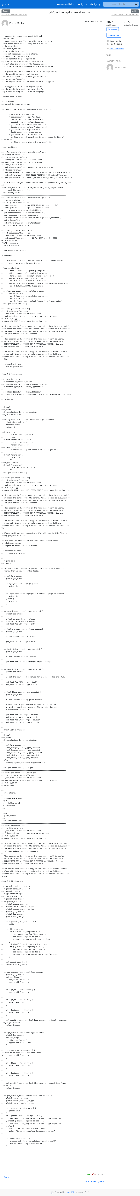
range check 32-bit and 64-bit (125, 14)
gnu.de (6, 4)
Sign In (83, 4)
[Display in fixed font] (98, 1175)
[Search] (136, 4)
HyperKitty (70, 1192)
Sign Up (96, 4)
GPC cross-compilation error (14, 14)
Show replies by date (94, 1181)
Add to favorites (117, 48)
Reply (6, 1177)
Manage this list (66, 4)
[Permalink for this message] (102, 1174)
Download (114, 35)
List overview (113, 29)
